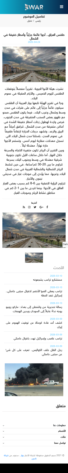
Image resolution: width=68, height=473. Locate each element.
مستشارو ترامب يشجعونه (47, 280)
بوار (22, 455)
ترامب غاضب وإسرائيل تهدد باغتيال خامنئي (37, 339)
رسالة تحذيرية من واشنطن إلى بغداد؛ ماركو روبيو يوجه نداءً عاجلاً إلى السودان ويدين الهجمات (34, 309)
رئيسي (38, 21)
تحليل (29, 21)
